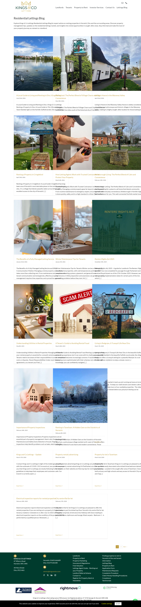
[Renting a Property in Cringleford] (41, 142)
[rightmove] (70, 587)
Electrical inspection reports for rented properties (36, 498)
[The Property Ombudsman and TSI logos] (31, 587)
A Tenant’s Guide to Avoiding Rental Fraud (72, 343)
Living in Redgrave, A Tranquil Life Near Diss (112, 343)
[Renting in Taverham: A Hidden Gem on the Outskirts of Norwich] (80, 395)
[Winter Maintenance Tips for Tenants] (80, 227)
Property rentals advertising (67, 454)
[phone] (126, 3)
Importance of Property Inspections (30, 427)
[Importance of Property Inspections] (41, 395)
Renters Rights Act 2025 (104, 259)
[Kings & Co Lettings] (26, 1)
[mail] (122, 3)
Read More (98, 442)
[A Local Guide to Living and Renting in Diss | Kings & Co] (41, 63)
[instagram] (55, 575)
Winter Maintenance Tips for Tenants (70, 259)
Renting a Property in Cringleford (29, 174)
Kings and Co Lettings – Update (28, 454)
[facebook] (44, 575)
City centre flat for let (64, 498)
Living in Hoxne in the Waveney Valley (110, 95)
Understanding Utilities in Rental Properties (34, 343)
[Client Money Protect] (110, 587)
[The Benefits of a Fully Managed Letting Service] (41, 227)
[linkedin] (51, 575)
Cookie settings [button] (106, 604)
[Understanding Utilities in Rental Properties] (41, 311)
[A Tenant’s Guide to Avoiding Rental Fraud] (80, 311)
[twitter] (48, 575)
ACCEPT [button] (118, 603)
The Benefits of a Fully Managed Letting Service (35, 259)
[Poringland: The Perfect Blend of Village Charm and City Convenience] (80, 63)
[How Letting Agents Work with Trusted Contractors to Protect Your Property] (80, 142)
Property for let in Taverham (106, 454)
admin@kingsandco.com (51, 571)
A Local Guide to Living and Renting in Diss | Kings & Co (38, 95)
